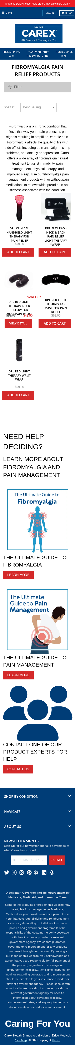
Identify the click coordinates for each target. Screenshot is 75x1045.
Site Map (21, 1040)
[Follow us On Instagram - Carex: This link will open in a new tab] (21, 872)
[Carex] (38, 34)
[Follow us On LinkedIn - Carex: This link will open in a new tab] (44, 872)
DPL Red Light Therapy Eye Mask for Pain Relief (56, 306)
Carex (56, 1040)
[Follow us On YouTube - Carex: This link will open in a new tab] (36, 872)
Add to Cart (18, 252)
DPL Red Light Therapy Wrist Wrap (19, 375)
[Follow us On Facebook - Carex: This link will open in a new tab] (14, 872)
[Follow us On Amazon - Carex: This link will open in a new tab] (51, 872)
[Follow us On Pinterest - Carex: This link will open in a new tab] (29, 872)
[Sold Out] (19, 279)
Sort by (9, 107)
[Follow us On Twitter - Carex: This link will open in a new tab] (6, 872)
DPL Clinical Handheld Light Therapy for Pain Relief (19, 234)
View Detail (18, 323)
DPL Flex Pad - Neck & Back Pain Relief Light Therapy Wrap (56, 236)
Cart (68, 13)
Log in (50, 12)
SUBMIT (56, 859)
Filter (17, 87)
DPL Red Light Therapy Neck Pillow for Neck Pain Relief (19, 308)
